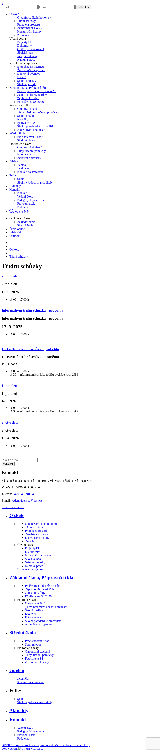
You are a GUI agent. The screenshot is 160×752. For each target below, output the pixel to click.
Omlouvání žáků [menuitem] (27, 108)
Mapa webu (62, 745)
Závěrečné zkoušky (37, 662)
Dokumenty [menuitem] (24, 45)
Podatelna (23, 738)
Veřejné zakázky (35, 562)
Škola (20, 698)
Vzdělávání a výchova (31, 569)
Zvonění (30, 541)
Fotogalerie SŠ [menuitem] (26, 154)
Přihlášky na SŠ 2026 (38, 596)
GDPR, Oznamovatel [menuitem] (30, 49)
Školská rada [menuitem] (25, 52)
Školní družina (34, 610)
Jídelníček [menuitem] (23, 168)
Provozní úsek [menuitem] (26, 203)
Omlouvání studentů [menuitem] (29, 147)
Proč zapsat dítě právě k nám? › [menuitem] (36, 91)
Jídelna (16, 670)
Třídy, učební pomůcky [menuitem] (31, 151)
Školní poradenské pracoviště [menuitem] (35, 126)
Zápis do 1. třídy (35, 592)
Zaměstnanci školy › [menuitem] (29, 28)
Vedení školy (25, 728)
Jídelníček (23, 678)
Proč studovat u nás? (37, 641)
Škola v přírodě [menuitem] (26, 84)
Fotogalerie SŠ (34, 658)
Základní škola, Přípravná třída (41, 577)
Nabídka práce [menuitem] (26, 59)
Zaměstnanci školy (36, 534)
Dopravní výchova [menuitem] (28, 73)
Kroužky (30, 613)
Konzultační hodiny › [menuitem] (30, 31)
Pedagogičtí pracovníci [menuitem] (31, 200)
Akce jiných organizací (39, 624)
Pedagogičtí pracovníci (31, 731)
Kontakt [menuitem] (22, 193)
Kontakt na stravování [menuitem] (30, 172)
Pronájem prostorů (36, 530)
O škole (14, 249)
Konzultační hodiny (37, 537)
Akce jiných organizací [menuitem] (31, 129)
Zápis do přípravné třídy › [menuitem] (33, 94)
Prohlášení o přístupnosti (38, 745)
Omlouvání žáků (35, 603)
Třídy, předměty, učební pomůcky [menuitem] (38, 112)
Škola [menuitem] (20, 179)
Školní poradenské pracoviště (43, 621)
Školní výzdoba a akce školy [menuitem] (34, 182)
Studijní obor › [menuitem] (26, 140)
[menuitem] (14, 14)
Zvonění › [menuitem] (23, 35)
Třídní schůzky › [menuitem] (27, 21)
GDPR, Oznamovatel (38, 555)
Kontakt (17, 719)
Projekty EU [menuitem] (25, 42)
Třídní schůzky (18, 256)
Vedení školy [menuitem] (25, 196)
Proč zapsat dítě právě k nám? (43, 585)
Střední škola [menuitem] (25, 225)
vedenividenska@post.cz (26, 500)
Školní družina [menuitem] (26, 115)
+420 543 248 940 (23, 494)
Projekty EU (32, 548)
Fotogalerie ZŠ (34, 617)
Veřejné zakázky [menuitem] (27, 56)
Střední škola (22, 632)
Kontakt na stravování (30, 682)
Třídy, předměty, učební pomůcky (46, 606)
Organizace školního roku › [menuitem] (34, 17)
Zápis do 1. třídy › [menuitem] (28, 98)
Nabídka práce (34, 566)
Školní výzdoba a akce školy (34, 702)
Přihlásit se (83, 7)
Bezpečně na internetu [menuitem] (30, 66)
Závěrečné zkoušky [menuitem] (29, 158)
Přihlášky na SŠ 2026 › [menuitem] (31, 101)
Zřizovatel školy (80, 745)
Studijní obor (33, 644)
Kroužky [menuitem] (22, 119)
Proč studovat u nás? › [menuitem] (30, 136)
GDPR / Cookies (12, 745)
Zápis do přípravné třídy (40, 589)
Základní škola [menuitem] (26, 221)
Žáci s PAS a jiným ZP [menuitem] (31, 70)
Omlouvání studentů (37, 651)
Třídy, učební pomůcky (39, 655)
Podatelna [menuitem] (23, 207)
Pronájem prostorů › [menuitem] (29, 24)
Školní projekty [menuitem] (26, 80)
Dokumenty (32, 551)
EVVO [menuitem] (21, 77)
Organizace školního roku (41, 523)
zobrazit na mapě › (13, 507)
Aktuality (18, 710)
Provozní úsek (26, 735)
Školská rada (33, 558)
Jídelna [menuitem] (21, 165)
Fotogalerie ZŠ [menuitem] (26, 122)
